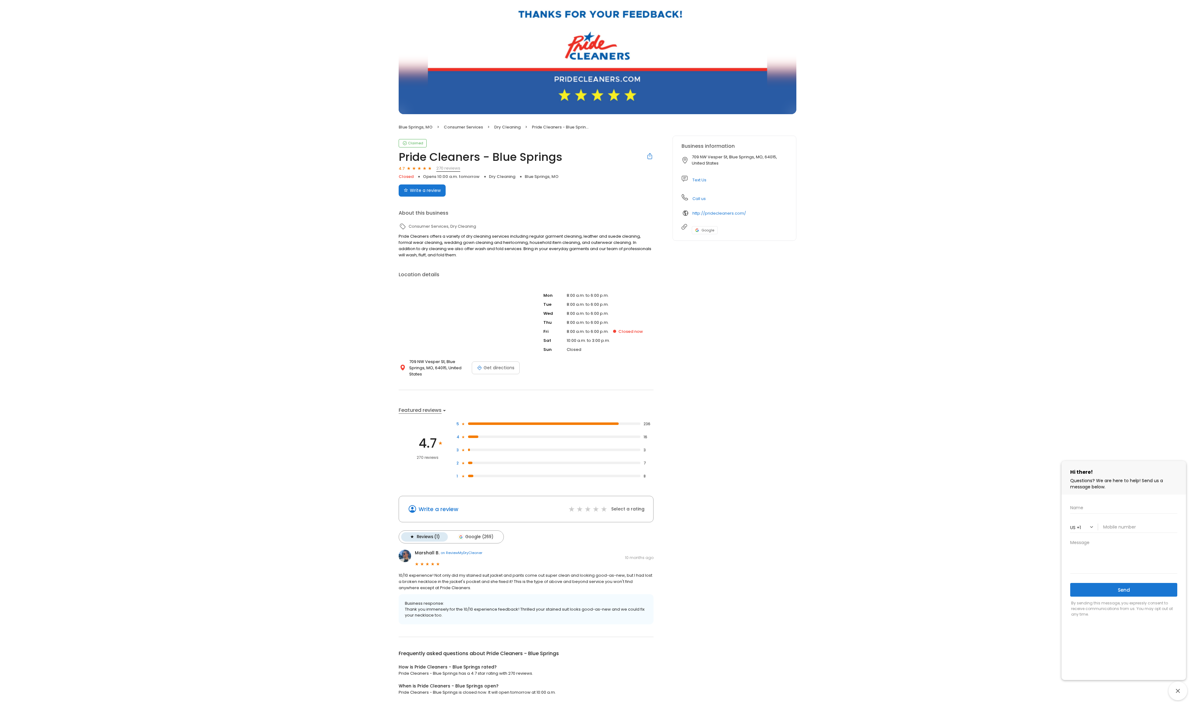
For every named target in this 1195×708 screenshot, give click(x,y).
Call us (699, 199)
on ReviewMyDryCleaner (461, 552)
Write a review (425, 190)
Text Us (699, 180)
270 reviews (448, 168)
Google (707, 230)
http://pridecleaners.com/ (719, 213)
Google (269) (479, 537)
